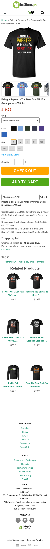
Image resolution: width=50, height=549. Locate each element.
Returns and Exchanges (25, 460)
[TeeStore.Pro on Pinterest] (31, 520)
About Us (25, 439)
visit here (5, 249)
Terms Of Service (25, 467)
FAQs (25, 435)
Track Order (25, 446)
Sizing (25, 431)
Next (46, 88)
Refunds (25, 463)
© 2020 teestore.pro (16, 540)
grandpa (40, 261)
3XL (4, 148)
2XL (41, 142)
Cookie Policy (25, 475)
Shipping (25, 428)
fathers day (11, 261)
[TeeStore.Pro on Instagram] (25, 520)
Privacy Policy (25, 471)
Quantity (5, 162)
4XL (12, 148)
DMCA (25, 479)
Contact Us (25, 443)
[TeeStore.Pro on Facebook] (18, 520)
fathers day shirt (26, 261)
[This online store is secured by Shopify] (25, 529)
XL (34, 142)
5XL (19, 148)
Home (4, 20)
